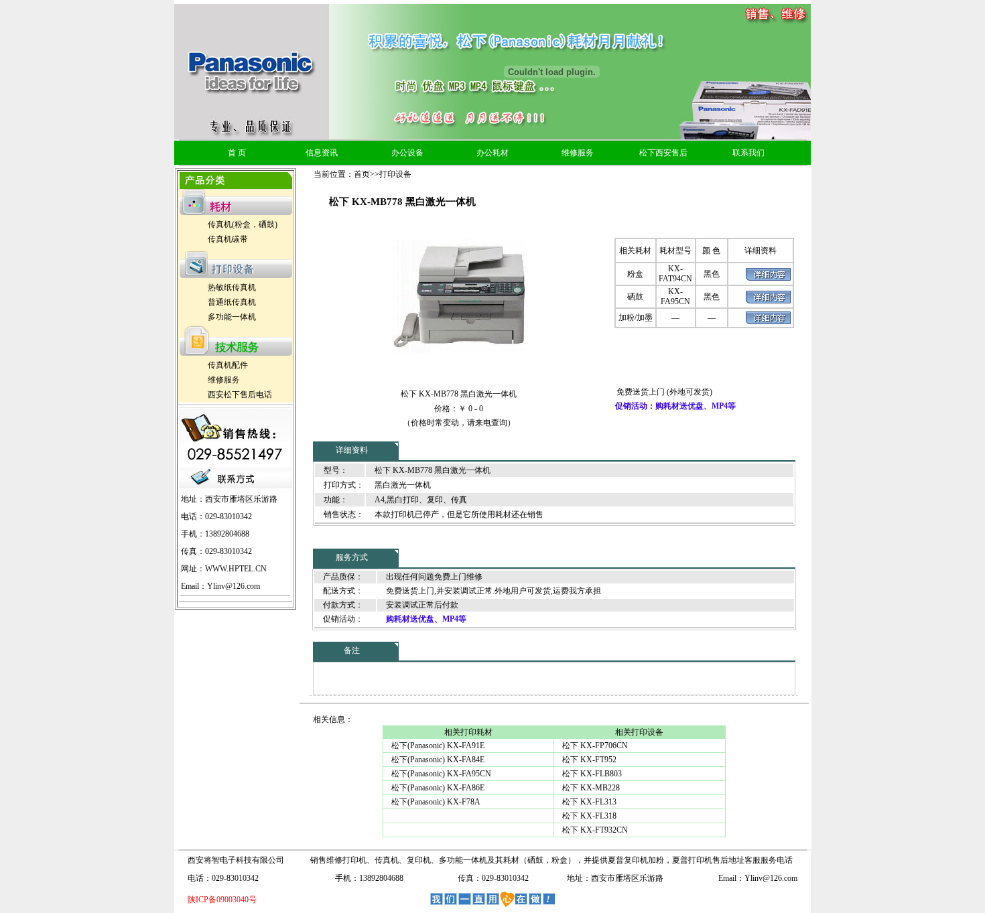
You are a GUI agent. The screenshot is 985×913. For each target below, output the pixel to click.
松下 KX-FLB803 (592, 773)
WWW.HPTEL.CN (236, 568)
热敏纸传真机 (232, 287)
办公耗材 (492, 152)
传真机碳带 (228, 239)
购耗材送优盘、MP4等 (426, 619)
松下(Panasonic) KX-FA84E (437, 759)
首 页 (237, 152)
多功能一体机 (232, 317)
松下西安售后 (663, 152)
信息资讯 (322, 152)
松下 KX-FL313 (589, 801)
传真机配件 (228, 365)
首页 (362, 174)
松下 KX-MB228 (591, 787)
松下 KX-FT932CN (595, 830)
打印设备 (395, 174)
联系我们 (748, 152)
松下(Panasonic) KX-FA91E (437, 745)
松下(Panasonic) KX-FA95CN (441, 773)
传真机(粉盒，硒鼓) (242, 224)
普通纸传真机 (232, 302)
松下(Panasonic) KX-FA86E (437, 787)
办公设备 (407, 152)
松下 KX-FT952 (589, 759)
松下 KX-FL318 (589, 816)
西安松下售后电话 (240, 394)
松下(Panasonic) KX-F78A (435, 801)
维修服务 (578, 152)
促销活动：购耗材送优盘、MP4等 (675, 406)
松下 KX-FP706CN (595, 745)
